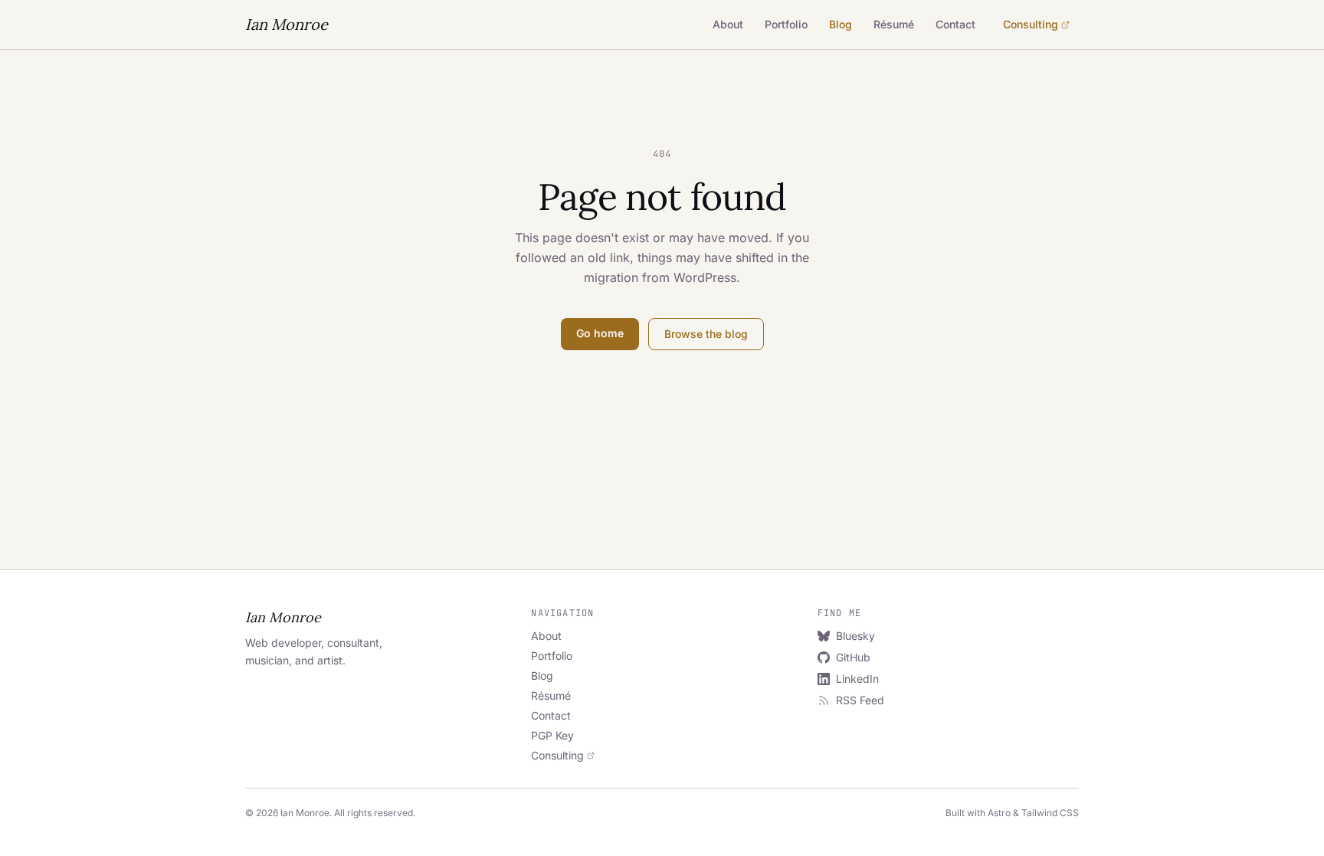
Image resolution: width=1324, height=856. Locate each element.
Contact (955, 24)
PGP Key (552, 735)
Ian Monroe (286, 24)
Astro (999, 812)
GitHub (853, 657)
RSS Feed (860, 700)
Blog (840, 24)
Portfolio (786, 24)
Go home (600, 332)
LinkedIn (857, 678)
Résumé (893, 24)
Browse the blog (706, 333)
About (728, 24)
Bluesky (855, 635)
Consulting (1030, 24)
